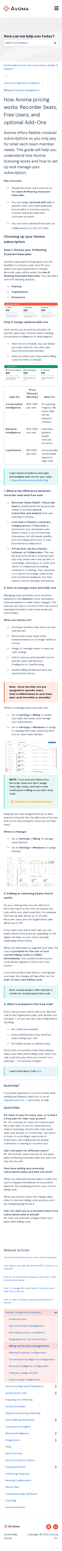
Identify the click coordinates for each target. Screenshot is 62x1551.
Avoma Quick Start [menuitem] (16, 1393)
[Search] (55, 43)
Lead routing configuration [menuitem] (24, 1379)
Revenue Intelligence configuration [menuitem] (29, 1366)
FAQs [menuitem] (8, 1446)
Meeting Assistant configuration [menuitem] (27, 1352)
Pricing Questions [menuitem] (15, 1467)
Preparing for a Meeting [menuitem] (19, 1399)
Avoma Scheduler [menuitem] (15, 1406)
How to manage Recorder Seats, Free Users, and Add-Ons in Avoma (29, 1290)
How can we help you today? (29, 36)
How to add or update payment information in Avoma (28, 1301)
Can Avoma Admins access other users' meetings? (30, 1257)
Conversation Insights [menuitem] (18, 1426)
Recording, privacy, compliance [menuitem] (27, 1332)
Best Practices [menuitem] (13, 1453)
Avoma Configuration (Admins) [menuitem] (23, 1312)
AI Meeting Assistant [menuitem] (17, 1473)
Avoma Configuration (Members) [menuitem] (24, 1386)
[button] (55, 1312)
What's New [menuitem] (12, 1487)
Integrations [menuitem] (12, 1440)
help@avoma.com (14, 1100)
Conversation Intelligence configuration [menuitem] (32, 1359)
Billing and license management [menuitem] (29, 1346)
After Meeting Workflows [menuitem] (19, 1419)
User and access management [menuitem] (26, 1325)
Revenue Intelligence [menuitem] (17, 1433)
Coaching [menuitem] (10, 1500)
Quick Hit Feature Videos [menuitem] (19, 1460)
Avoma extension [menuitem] (15, 1507)
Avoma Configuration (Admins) (21, 83)
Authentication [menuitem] (18, 1319)
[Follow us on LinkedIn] (48, 1526)
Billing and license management (22, 90)
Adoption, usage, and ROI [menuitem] (23, 1373)
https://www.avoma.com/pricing (29, 480)
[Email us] (55, 1526)
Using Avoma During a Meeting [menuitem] (22, 1413)
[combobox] (28, 43)
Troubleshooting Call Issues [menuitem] (21, 1494)
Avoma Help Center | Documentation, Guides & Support (31, 67)
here (38, 1071)
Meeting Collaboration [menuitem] (18, 1480)
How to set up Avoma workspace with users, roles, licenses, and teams (30, 1278)
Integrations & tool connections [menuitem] (27, 1339)
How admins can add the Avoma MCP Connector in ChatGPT (31, 1267)
